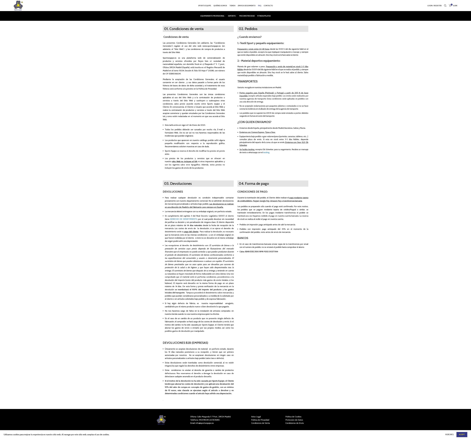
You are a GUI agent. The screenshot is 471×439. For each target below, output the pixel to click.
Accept (462, 434)
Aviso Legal (256, 416)
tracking (266, 152)
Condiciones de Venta (260, 423)
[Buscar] (445, 5)
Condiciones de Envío (294, 423)
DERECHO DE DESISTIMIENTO (183, 219)
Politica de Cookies (293, 416)
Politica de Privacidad (260, 420)
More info (449, 434)
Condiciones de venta (176, 37)
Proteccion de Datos (294, 420)
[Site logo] (18, 5)
